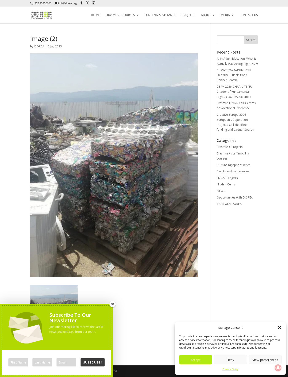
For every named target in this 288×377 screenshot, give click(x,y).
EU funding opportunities (233, 165)
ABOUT (206, 15)
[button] (279, 328)
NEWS (221, 191)
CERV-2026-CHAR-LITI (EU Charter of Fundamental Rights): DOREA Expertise (234, 92)
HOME (95, 15)
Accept (196, 360)
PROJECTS (188, 15)
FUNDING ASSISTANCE (160, 15)
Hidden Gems (226, 184)
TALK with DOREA (229, 204)
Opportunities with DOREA (235, 197)
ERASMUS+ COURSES (120, 15)
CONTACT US (249, 15)
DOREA (39, 46)
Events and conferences (233, 171)
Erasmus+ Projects (230, 147)
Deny (230, 360)
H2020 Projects (227, 178)
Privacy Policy (230, 369)
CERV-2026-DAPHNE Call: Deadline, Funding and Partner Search (234, 75)
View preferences (265, 360)
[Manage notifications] (278, 367)
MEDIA (225, 15)
